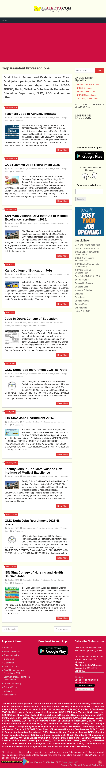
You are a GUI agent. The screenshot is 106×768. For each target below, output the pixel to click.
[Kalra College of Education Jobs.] (12, 284)
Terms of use (10, 695)
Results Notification (84, 283)
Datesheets (80, 297)
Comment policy (11, 655)
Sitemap (8, 691)
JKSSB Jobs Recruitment (88, 84)
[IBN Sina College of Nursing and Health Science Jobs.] (12, 594)
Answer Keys (81, 304)
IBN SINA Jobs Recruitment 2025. (29, 418)
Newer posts (62, 629)
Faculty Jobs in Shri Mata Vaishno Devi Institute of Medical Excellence (34, 470)
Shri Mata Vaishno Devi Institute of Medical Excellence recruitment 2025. (36, 217)
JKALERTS (14, 118)
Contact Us (9, 659)
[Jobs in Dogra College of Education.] (12, 336)
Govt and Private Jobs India (87, 245)
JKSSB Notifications (86, 91)
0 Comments (18, 121)
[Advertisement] (53, 42)
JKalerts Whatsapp (12, 683)
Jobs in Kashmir (33, 422)
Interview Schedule (83, 290)
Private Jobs (44, 223)
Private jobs (58, 274)
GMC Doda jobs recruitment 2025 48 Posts (36, 369)
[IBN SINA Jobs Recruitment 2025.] (12, 432)
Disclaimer (9, 663)
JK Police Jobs (82, 280)
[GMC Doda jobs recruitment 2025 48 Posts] (12, 385)
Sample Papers (82, 301)
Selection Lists (81, 287)
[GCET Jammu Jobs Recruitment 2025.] (12, 180)
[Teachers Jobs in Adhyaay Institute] (12, 131)
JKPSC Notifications (86, 95)
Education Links (11, 666)
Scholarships (81, 308)
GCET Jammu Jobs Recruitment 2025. (33, 164)
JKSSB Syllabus (84, 88)
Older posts (10, 629)
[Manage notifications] (100, 762)
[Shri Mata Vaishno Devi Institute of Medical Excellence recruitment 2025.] (12, 234)
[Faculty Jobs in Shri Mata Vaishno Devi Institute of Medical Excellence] (12, 484)
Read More (62, 150)
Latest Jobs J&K (46, 274)
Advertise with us (12, 651)
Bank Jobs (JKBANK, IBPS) (87, 276)
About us (8, 648)
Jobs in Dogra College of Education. (32, 318)
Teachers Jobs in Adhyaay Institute (30, 113)
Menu (4, 20)
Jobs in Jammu (47, 118)
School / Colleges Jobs (59, 223)
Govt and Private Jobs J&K (87, 248)
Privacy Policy (10, 687)
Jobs (39, 118)
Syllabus (79, 294)
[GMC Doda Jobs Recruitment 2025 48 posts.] (12, 540)
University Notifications (87, 98)
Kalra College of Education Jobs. (29, 270)
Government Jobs (29, 118)
